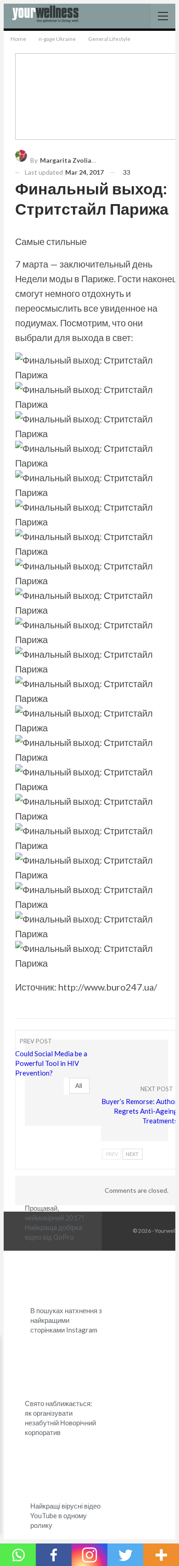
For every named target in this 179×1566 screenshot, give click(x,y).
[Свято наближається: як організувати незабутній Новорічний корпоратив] (60, 1369)
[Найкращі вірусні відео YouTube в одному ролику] (66, 1471)
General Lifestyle (28, 1149)
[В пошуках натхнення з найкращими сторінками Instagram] (66, 1276)
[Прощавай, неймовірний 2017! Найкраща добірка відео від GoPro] (60, 1173)
